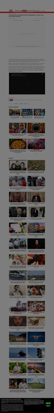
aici (6, 408)
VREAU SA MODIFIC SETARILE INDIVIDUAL (48, 406)
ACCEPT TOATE (48, 403)
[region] (27, 405)
